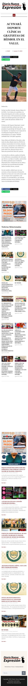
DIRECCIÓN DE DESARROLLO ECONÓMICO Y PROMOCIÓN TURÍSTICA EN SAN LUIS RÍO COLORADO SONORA (20, 368)
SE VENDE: (18, 283)
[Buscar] (24, 673)
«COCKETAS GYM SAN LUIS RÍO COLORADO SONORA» (20, 239)
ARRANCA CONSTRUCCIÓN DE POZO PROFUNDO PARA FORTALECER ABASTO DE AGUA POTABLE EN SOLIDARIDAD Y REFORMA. (20, 336)
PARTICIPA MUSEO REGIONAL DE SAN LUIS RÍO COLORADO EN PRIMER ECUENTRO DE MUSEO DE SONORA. (7, 264)
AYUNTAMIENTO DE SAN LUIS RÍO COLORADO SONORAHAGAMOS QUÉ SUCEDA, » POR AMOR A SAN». (20, 307)
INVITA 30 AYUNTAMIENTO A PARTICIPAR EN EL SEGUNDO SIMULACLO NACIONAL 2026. (7, 287)
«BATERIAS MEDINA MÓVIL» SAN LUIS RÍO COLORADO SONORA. (20, 262)
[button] (14, 15)
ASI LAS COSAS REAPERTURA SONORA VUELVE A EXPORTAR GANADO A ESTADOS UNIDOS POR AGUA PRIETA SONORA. (7, 368)
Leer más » (4, 482)
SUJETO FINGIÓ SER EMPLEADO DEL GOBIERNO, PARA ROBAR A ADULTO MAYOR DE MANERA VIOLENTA (7, 242)
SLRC (8, 51)
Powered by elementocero (14, 683)
